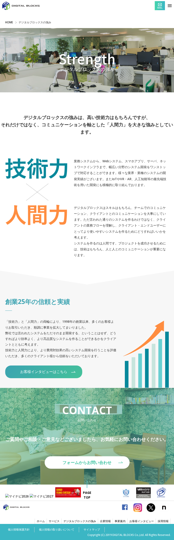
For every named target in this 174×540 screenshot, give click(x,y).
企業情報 (105, 521)
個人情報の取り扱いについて (56, 529)
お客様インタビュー (141, 521)
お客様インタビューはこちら (43, 371)
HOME (9, 22)
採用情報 (163, 521)
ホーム (41, 521)
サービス (54, 521)
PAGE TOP (87, 494)
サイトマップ (92, 529)
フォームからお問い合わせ (87, 462)
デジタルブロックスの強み (79, 521)
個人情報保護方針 (19, 529)
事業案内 (120, 521)
